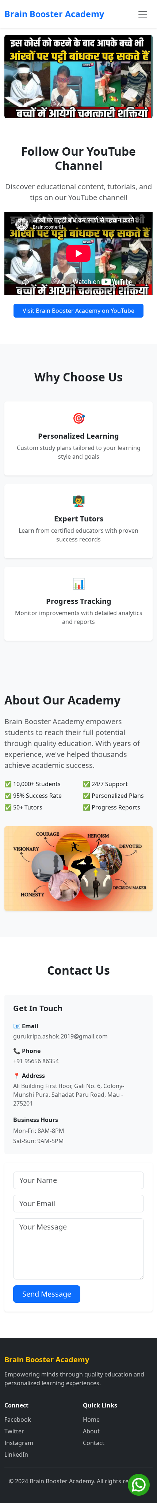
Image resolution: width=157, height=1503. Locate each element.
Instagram (18, 1443)
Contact (93, 1443)
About (91, 1431)
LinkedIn (16, 1454)
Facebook (17, 1419)
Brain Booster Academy (54, 14)
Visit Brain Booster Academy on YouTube (78, 311)
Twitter (14, 1431)
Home (91, 1419)
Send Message (46, 1294)
